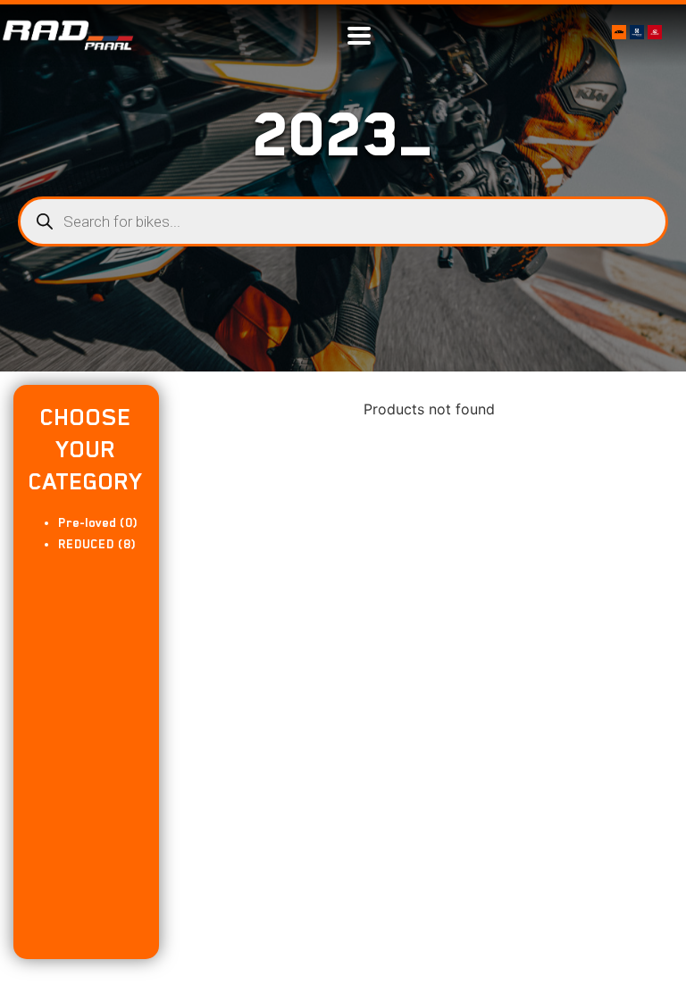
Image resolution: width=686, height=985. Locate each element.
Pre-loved (87, 522)
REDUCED (86, 544)
